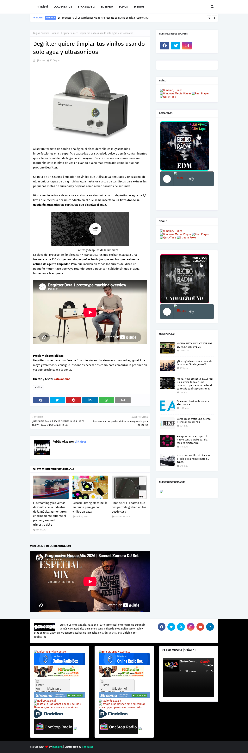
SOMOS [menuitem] (123, 6)
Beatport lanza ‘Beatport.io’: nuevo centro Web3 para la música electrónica (193, 440)
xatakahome (62, 379)
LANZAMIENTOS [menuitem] (63, 6)
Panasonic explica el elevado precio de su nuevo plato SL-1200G (193, 459)
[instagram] (187, 45)
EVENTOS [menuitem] (139, 6)
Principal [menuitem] (42, 6)
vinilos (55, 33)
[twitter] (176, 45)
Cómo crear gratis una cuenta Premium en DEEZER (194, 420)
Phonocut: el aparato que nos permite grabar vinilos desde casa (129, 507)
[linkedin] (210, 627)
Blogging (57, 746)
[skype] (181, 627)
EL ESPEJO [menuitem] (107, 6)
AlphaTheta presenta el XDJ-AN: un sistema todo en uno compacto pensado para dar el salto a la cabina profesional (195, 383)
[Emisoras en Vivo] (59, 664)
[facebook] (164, 45)
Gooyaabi (87, 746)
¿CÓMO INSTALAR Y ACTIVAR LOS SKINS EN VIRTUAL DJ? (194, 345)
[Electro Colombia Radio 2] (180, 311)
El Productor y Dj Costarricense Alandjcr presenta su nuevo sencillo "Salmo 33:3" (103, 17)
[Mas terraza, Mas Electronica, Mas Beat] (180, 179)
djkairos (40, 60)
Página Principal (41, 33)
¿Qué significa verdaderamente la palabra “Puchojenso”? (194, 363)
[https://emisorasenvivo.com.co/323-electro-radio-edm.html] (50, 651)
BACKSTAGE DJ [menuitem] (86, 6)
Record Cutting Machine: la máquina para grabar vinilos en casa (90, 507)
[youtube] (200, 627)
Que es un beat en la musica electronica (193, 403)
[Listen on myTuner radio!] (52, 685)
